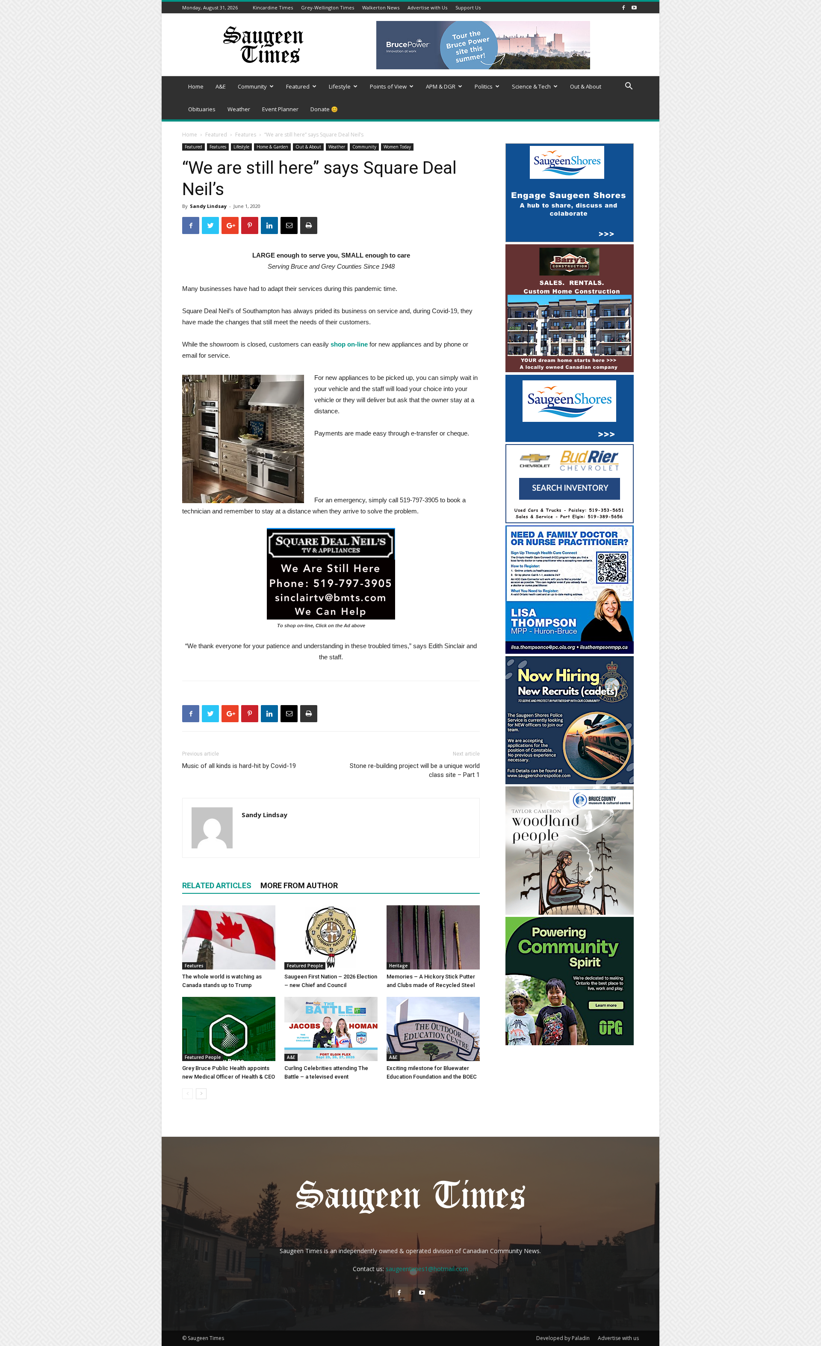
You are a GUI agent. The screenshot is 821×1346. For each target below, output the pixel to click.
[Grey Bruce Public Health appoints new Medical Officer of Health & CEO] (228, 1029)
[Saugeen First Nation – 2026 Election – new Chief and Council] (331, 937)
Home (196, 86)
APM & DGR (440, 86)
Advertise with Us (427, 7)
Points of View (388, 86)
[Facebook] (623, 7)
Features (245, 134)
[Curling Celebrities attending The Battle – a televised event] (331, 1029)
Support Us (468, 7)
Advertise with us (618, 1338)
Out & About (585, 86)
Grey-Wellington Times (327, 7)
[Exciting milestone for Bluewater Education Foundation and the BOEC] (433, 1029)
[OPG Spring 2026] (569, 1043)
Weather (238, 109)
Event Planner (280, 109)
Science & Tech (531, 86)
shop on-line (349, 344)
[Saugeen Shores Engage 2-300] (569, 240)
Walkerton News (380, 7)
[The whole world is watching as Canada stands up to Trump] (228, 937)
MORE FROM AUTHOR (299, 885)
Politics (484, 86)
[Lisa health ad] (569, 651)
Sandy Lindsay (208, 206)
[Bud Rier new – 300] (569, 521)
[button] (628, 87)
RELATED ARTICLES (216, 885)
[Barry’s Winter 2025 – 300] (569, 370)
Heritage (398, 966)
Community (252, 86)
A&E (221, 86)
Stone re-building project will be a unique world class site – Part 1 (415, 770)
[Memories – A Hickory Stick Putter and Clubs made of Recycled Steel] (433, 937)
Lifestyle (340, 86)
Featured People (305, 966)
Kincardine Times (273, 7)
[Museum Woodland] (569, 912)
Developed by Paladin (563, 1338)
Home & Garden (272, 147)
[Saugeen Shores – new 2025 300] (569, 440)
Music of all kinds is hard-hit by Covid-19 (239, 766)
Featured (298, 86)
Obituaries (202, 109)
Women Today (397, 147)
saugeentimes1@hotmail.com (427, 1269)
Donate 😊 (324, 109)
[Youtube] (634, 7)
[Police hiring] (569, 782)
